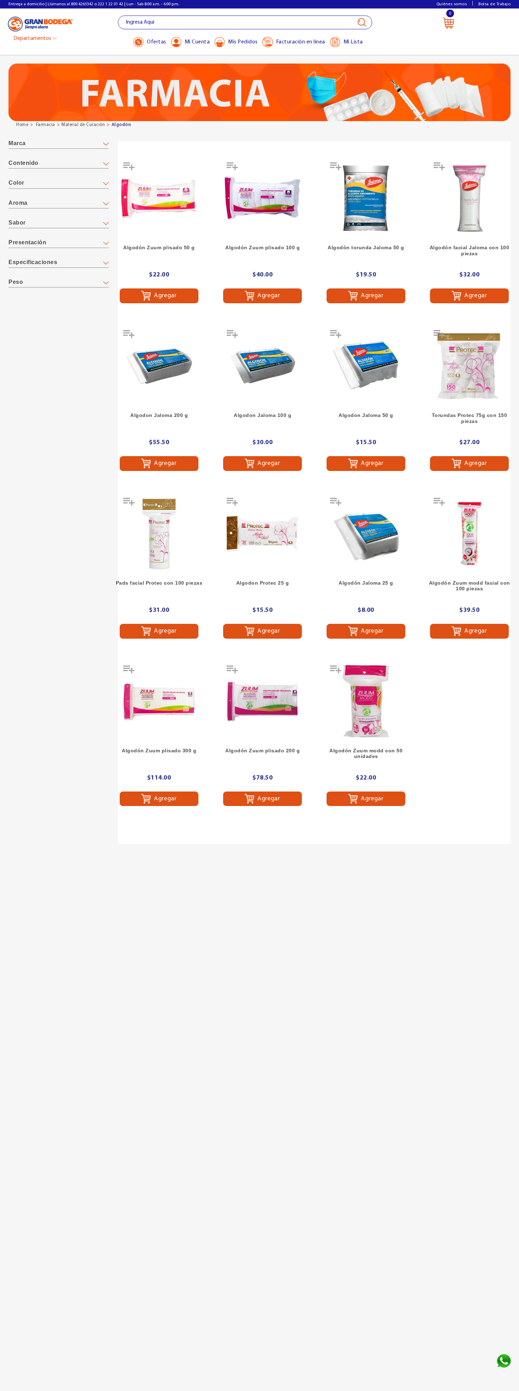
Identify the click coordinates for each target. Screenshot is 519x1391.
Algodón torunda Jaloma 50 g (366, 247)
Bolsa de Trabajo (494, 4)
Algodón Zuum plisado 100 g (262, 247)
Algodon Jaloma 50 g (366, 415)
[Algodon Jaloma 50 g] (366, 366)
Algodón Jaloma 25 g (366, 583)
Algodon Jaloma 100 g (262, 415)
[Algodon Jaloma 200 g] (159, 366)
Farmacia (45, 125)
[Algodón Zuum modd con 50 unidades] (366, 701)
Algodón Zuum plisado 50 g (159, 247)
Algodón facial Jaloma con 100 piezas (469, 250)
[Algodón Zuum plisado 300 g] (159, 701)
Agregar (165, 296)
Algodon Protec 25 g (262, 583)
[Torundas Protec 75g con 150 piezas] (469, 366)
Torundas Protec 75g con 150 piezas (469, 418)
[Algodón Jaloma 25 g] (366, 533)
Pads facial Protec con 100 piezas (159, 583)
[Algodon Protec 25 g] (262, 533)
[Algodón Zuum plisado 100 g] (262, 198)
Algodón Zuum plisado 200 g (262, 750)
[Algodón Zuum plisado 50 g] (159, 198)
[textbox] (245, 22)
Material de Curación (83, 125)
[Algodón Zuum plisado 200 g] (262, 701)
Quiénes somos (451, 4)
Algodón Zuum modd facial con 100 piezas (469, 586)
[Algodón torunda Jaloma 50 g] (366, 198)
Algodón (121, 125)
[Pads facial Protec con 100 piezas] (159, 533)
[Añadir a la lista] (129, 168)
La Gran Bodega (40, 23)
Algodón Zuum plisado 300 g (159, 750)
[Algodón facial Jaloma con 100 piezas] (469, 198)
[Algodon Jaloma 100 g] (262, 366)
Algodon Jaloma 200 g (159, 415)
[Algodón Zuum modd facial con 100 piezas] (469, 533)
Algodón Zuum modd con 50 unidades (365, 753)
